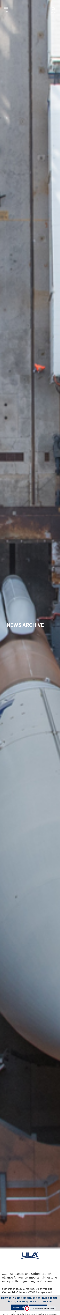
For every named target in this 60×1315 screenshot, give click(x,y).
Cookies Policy (19, 1307)
